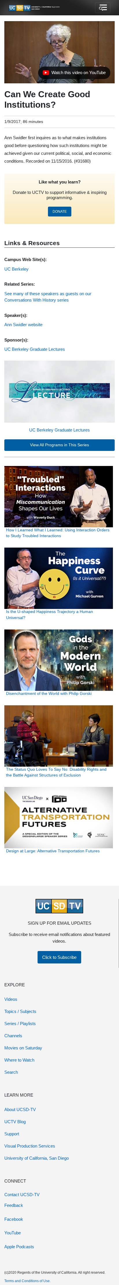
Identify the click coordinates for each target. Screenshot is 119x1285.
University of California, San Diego (36, 1158)
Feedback (13, 1205)
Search (11, 1072)
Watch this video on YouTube (74, 74)
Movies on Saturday (23, 1047)
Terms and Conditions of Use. (27, 1281)
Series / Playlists (20, 1023)
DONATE (60, 212)
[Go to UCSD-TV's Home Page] (35, 7)
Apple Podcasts (19, 1246)
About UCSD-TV (20, 1109)
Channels (13, 1035)
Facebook (13, 1219)
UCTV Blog (15, 1121)
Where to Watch (19, 1060)
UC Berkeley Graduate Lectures (59, 429)
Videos (10, 999)
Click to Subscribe (59, 957)
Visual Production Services (29, 1145)
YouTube (12, 1232)
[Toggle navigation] (102, 7)
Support (11, 1133)
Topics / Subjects (20, 1011)
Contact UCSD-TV (22, 1194)
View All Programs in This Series (59, 445)
